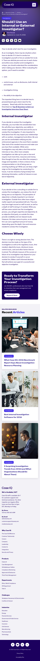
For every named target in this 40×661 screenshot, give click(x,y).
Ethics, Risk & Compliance (9, 583)
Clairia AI (4, 562)
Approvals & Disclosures (8, 572)
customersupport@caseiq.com (10, 521)
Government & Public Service (10, 618)
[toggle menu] (34, 5)
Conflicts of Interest (7, 601)
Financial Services (7, 616)
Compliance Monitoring (8, 570)
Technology (5, 634)
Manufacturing (6, 629)
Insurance (4, 624)
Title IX (4, 588)
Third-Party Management (9, 575)
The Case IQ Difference (8, 533)
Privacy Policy (20, 653)
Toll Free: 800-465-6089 (8, 512)
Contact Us (5, 547)
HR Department (6, 586)
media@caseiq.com (7, 524)
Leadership (5, 544)
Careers (4, 539)
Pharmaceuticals (6, 632)
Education (4, 610)
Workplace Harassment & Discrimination (13, 598)
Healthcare (5, 621)
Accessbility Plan (20, 657)
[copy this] (3, 40)
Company (4, 541)
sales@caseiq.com (7, 518)
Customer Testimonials (8, 536)
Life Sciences (5, 626)
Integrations (5, 549)
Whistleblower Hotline (8, 567)
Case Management (7, 564)
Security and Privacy (7, 552)
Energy (4, 613)
